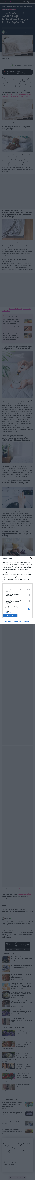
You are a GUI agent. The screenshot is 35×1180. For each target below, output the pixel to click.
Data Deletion (8, 621)
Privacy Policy (26, 621)
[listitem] (17, 586)
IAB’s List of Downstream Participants (19, 581)
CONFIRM (10, 615)
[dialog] (17, 590)
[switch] (28, 589)
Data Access (17, 621)
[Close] (31, 558)
